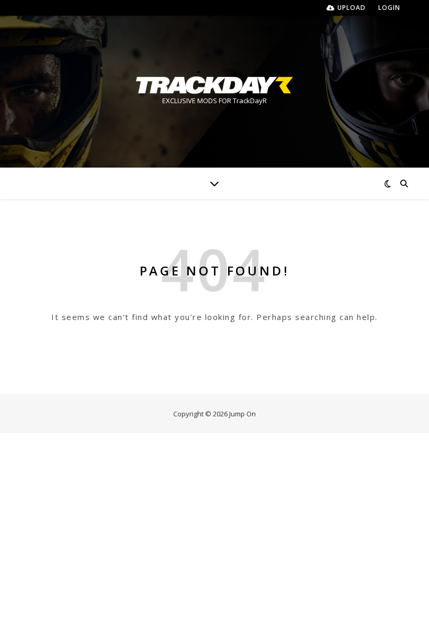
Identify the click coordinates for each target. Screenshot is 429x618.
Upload (351, 7)
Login (389, 7)
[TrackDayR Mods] (214, 85)
